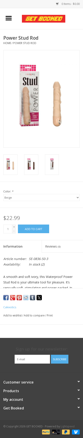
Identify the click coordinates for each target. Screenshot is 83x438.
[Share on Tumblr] (32, 297)
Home (7, 43)
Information (13, 246)
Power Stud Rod (24, 43)
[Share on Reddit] (26, 297)
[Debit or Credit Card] (55, 432)
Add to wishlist (12, 315)
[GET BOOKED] (50, 18)
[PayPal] (45, 432)
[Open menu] (8, 18)
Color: (8, 191)
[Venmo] (75, 432)
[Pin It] (19, 297)
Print (50, 315)
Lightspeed (68, 426)
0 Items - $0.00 (70, 4)
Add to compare (34, 315)
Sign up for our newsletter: (42, 349)
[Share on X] (39, 297)
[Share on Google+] (12, 297)
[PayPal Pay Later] (65, 432)
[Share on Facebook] (6, 297)
